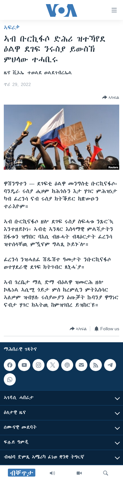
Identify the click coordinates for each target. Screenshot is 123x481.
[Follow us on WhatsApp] (10, 379)
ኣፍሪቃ (12, 27)
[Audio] (52, 473)
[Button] (110, 97)
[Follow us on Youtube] (24, 365)
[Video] (79, 473)
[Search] (105, 473)
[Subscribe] (81, 365)
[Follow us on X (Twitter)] (53, 365)
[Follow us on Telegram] (110, 365)
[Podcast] (67, 365)
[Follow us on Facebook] (10, 365)
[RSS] (96, 365)
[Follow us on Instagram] (38, 365)
